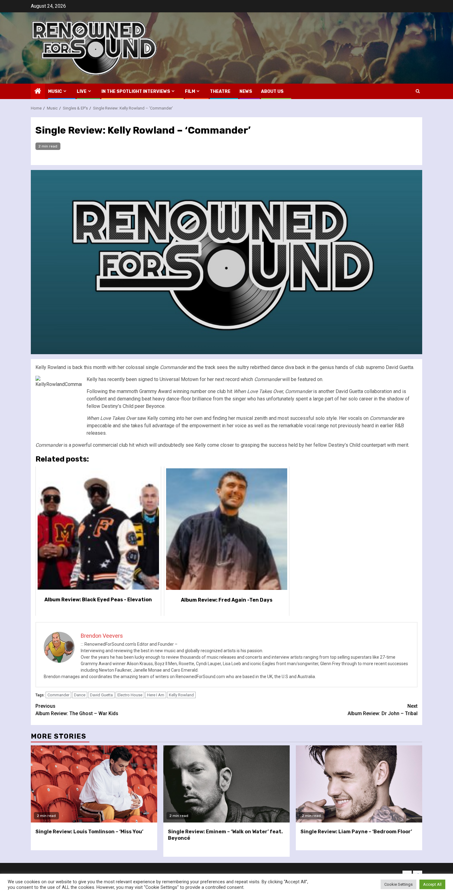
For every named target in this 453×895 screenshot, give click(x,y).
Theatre (220, 91)
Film (190, 91)
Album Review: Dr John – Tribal (383, 709)
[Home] (38, 91)
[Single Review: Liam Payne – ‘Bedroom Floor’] (359, 783)
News (245, 91)
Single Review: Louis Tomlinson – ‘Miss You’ (89, 832)
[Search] (418, 91)
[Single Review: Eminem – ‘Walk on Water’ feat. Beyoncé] (226, 783)
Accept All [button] (432, 884)
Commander (58, 695)
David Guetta (101, 695)
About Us (272, 91)
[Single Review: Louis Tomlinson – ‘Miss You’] (94, 783)
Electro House (129, 695)
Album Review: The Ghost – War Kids (76, 709)
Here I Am (155, 695)
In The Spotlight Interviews (135, 91)
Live (82, 91)
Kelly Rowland (181, 695)
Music (55, 91)
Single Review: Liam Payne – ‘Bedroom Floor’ (356, 832)
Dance (79, 695)
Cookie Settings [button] (398, 884)
